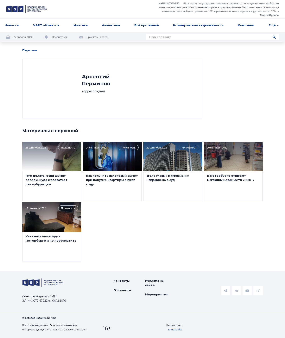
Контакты (121, 281)
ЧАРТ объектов (46, 25)
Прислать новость (97, 37)
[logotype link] (26, 9)
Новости (12, 25)
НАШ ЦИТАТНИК (168, 3)
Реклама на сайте (154, 283)
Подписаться (59, 37)
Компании (246, 25)
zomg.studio (175, 329)
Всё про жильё (146, 25)
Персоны (29, 50)
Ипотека (80, 25)
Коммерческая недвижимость (198, 25)
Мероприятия (156, 294)
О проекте (122, 290)
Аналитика (111, 25)
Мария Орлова (269, 15)
